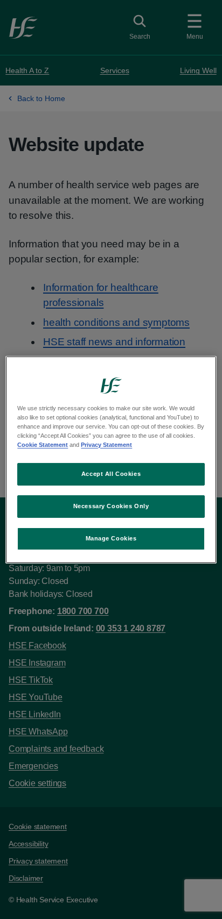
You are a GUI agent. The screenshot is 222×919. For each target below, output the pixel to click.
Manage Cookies (111, 538)
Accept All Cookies (111, 474)
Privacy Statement (106, 444)
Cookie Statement (42, 444)
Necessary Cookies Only (111, 506)
